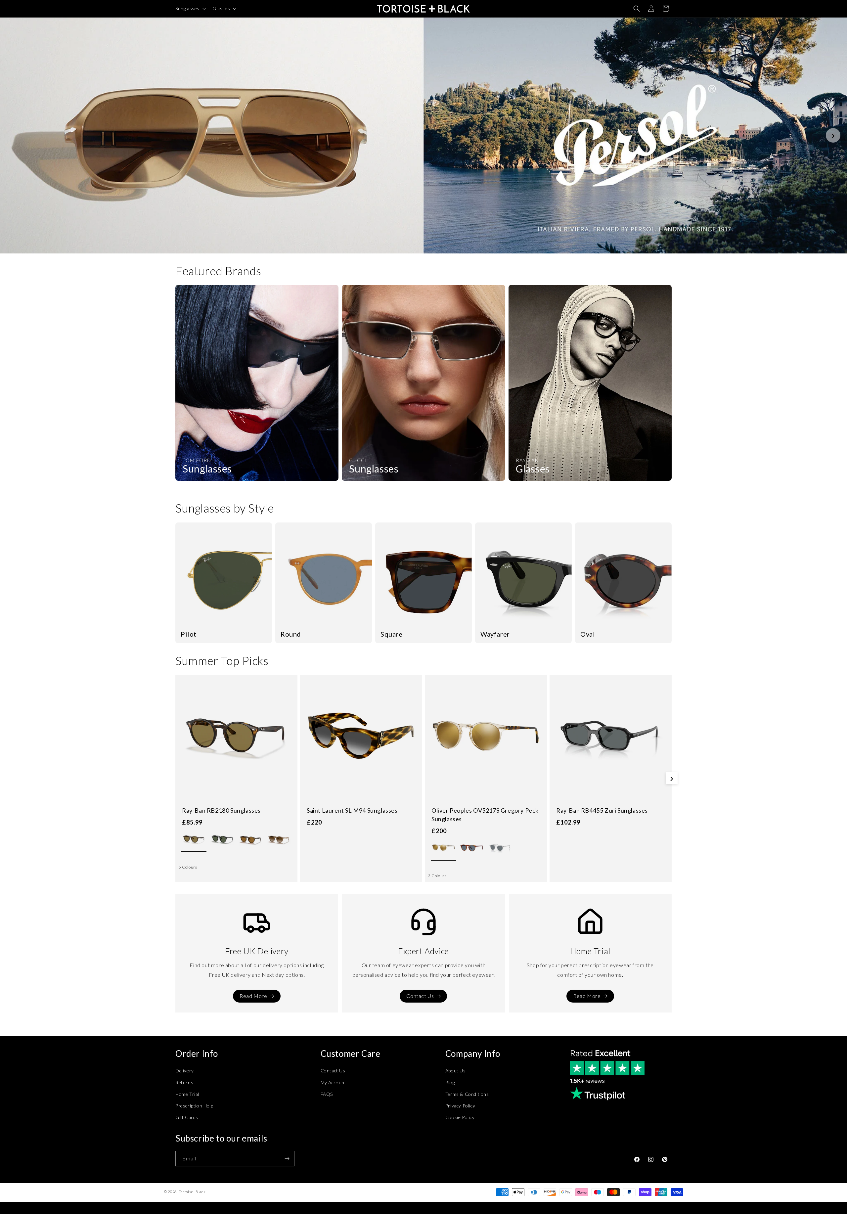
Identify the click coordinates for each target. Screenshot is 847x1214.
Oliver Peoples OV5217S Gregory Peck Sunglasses (485, 815)
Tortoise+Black (192, 1192)
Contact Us (420, 996)
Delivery (184, 1070)
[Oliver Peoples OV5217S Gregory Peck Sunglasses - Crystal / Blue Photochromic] (500, 848)
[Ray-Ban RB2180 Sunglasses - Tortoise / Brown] (193, 839)
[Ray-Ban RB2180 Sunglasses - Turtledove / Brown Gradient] (278, 839)
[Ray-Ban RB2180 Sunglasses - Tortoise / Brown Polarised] (250, 839)
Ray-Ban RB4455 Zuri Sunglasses (602, 810)
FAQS (327, 1094)
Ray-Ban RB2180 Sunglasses (221, 810)
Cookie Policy (460, 1117)
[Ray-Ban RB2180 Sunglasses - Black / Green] (222, 839)
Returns (184, 1082)
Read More (253, 996)
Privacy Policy (460, 1105)
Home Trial (187, 1094)
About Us (455, 1070)
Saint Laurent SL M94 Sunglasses (352, 810)
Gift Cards (186, 1117)
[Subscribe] (287, 1158)
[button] (189, 9)
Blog (450, 1082)
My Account (333, 1082)
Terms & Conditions (467, 1094)
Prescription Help (194, 1105)
